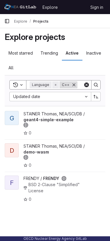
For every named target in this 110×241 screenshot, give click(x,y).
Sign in (96, 7)
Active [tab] (72, 52)
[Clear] (86, 84)
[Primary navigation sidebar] (7, 21)
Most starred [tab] (21, 52)
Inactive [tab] (93, 52)
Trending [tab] (49, 52)
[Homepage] (20, 7)
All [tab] (11, 67)
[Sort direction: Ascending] (96, 96)
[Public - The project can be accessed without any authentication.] (25, 125)
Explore (50, 7)
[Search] (96, 85)
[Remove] (73, 84)
